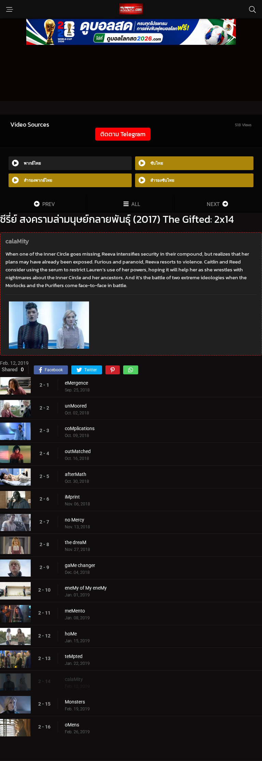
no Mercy (74, 520)
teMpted (74, 656)
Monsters (75, 702)
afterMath (75, 474)
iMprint (72, 497)
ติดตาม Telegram (122, 134)
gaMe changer (80, 565)
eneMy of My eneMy (86, 588)
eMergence (76, 383)
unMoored (76, 406)
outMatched (78, 451)
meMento (75, 611)
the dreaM (75, 542)
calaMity (74, 679)
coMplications (79, 428)
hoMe (71, 633)
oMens (72, 724)
